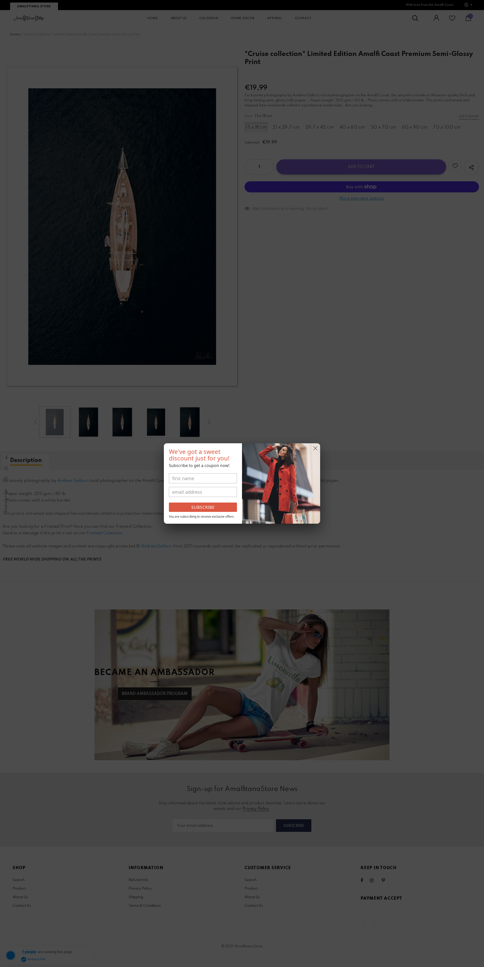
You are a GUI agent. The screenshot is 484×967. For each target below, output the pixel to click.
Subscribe (203, 507)
